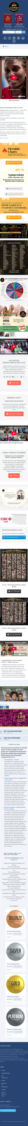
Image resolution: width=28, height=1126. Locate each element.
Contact (4, 1089)
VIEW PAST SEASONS (15, 414)
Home (3, 1070)
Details (9, 937)
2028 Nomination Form (12, 537)
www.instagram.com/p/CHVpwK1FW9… (10, 1106)
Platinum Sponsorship (14, 1029)
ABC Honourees (4, 1076)
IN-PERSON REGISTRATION (15, 194)
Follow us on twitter (8, 1110)
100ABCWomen (4, 1073)
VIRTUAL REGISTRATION (15, 188)
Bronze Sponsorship (13, 931)
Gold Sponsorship (13, 997)
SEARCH (15, 475)
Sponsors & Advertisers (4, 1085)
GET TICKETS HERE (15, 217)
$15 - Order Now (15, 591)
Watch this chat (4, 138)
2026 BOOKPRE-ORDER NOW (19, 25)
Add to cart (17, 934)
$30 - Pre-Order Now (15, 634)
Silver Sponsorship (13, 964)
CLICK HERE (15, 383)
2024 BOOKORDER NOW (7, 25)
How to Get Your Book (4, 1094)
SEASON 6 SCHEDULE (15, 162)
